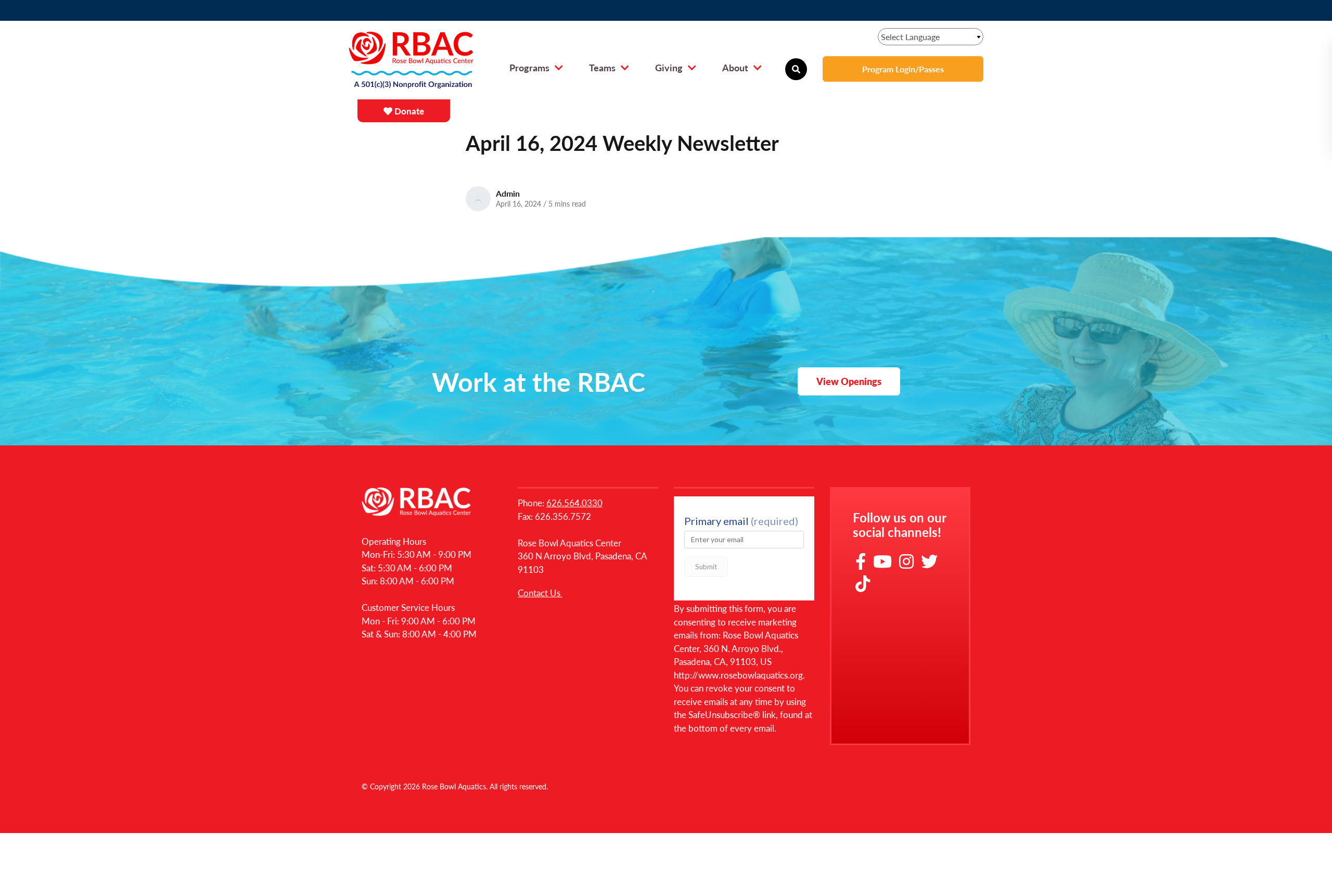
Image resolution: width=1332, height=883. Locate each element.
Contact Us (540, 592)
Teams (602, 67)
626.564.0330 (574, 502)
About (735, 67)
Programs (529, 67)
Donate (408, 111)
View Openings (848, 381)
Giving (669, 67)
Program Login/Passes (903, 69)
